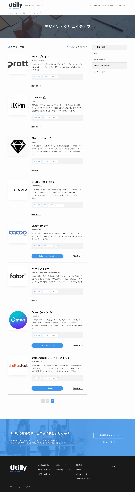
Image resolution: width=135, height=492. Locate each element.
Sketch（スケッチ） (43, 138)
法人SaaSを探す (44, 465)
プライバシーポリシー (83, 474)
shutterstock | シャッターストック (51, 358)
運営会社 (79, 465)
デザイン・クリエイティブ (50, 76)
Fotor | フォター (41, 268)
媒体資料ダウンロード (64, 470)
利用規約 (79, 470)
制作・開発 (37, 76)
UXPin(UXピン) (40, 97)
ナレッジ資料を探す (45, 470)
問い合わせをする (109, 442)
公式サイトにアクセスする (47, 256)
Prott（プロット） (42, 56)
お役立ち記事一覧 (44, 474)
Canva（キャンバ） (42, 312)
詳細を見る (35, 86)
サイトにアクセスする (47, 345)
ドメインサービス (99, 72)
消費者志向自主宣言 (83, 478)
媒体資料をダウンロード (109, 435)
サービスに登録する (47, 388)
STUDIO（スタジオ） (43, 182)
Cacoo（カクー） (41, 225)
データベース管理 (99, 59)
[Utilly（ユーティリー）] (15, 5)
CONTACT (113, 466)
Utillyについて (61, 465)
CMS (44, 205)
